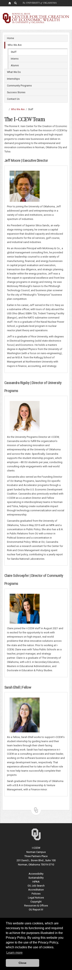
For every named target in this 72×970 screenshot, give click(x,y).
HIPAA (36, 881)
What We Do (14, 72)
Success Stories (16, 92)
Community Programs (19, 85)
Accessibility (36, 873)
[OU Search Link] (16, 3)
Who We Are (15, 44)
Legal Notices (36, 897)
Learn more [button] (14, 952)
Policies (36, 893)
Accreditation (36, 889)
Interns (15, 58)
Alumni (15, 65)
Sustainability (36, 877)
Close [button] (22, 962)
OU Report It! (36, 909)
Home (10, 38)
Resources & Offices (36, 905)
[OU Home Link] (10, 3)
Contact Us (13, 98)
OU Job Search (36, 885)
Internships (13, 78)
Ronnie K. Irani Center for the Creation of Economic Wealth (6, 109)
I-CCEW (36, 847)
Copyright (36, 901)
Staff (13, 51)
